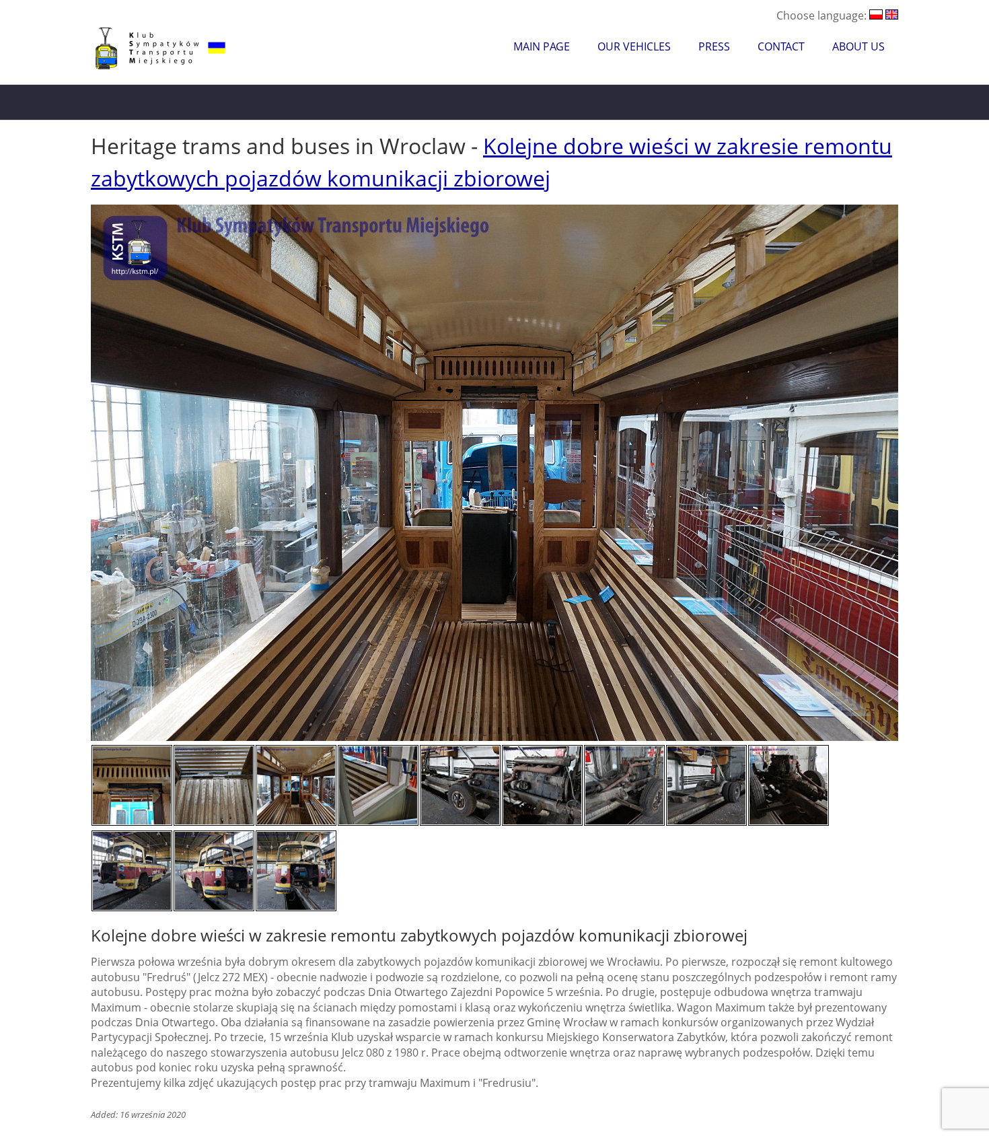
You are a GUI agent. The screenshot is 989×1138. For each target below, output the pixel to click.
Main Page (541, 46)
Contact (781, 46)
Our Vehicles (634, 46)
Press (714, 46)
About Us (858, 46)
